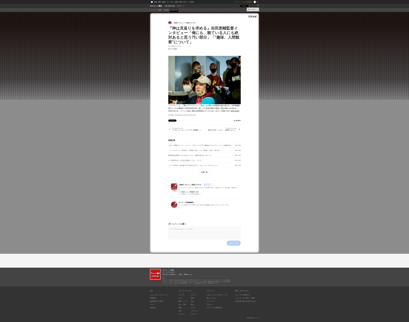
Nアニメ (185, 2)
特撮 (179, 307)
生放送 (164, 2)
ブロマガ (174, 10)
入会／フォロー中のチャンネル (217, 295)
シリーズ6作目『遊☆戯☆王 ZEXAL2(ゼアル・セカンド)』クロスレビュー (193, 165)
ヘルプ (152, 304)
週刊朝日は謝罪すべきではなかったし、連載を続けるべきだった (190, 155)
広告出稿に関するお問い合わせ (245, 301)
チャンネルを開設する (242, 295)
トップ (153, 10)
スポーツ (194, 295)
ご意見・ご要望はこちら (185, 274)
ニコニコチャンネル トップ (159, 295)
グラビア (194, 314)
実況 (180, 2)
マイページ (210, 301)
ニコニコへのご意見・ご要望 (245, 298)
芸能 (192, 298)
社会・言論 (182, 304)
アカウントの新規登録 (214, 307)
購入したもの (211, 298)
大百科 (176, 2)
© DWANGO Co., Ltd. (253, 318)
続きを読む (235, 111)
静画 (159, 2)
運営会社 (153, 307)
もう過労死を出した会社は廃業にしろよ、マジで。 (185, 160)
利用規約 (153, 298)
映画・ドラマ (182, 301)
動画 (155, 2)
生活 (192, 301)
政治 (192, 304)
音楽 (179, 311)
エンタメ (181, 314)
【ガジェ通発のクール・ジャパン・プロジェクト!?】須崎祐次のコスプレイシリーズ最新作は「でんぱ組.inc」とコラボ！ (200, 145)
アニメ (180, 298)
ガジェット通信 (156, 6)
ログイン (237, 2)
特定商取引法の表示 (156, 301)
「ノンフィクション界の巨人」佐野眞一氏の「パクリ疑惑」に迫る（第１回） (194, 150)
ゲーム (193, 307)
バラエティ (179, 6)
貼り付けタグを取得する (169, 274)
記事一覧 (204, 172)
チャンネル (170, 2)
